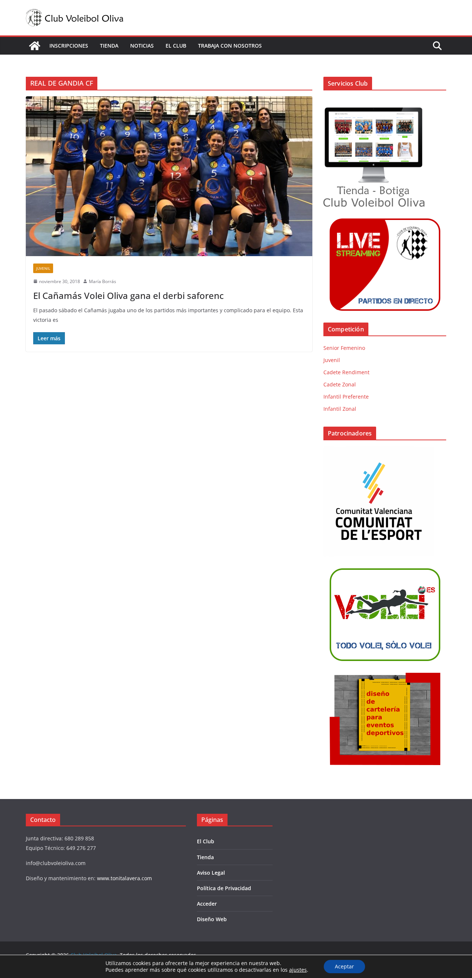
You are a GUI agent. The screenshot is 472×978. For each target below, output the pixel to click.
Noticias (142, 45)
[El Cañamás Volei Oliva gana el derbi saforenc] (169, 176)
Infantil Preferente (346, 396)
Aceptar (344, 966)
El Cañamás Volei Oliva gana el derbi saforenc (128, 295)
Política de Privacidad (224, 888)
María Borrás (102, 281)
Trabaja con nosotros (230, 45)
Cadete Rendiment (346, 372)
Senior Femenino (344, 347)
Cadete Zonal (339, 384)
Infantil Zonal (339, 408)
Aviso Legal (211, 872)
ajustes (298, 970)
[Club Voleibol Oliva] (35, 46)
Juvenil (43, 268)
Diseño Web (212, 919)
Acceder (207, 903)
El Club (176, 45)
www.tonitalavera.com (124, 878)
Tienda (109, 45)
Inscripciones (68, 45)
